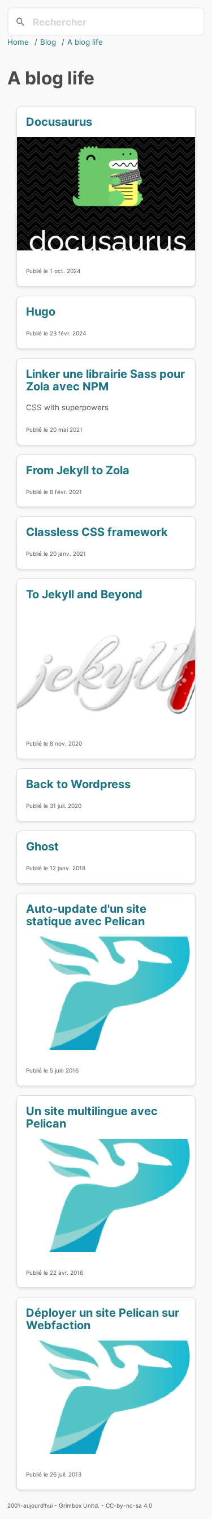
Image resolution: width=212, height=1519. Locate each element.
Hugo (40, 311)
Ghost (42, 846)
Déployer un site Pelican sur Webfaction (102, 1319)
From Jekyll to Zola (77, 470)
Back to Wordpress (78, 784)
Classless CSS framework (97, 532)
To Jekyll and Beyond (84, 594)
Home (18, 41)
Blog (48, 41)
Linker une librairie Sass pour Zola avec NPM (105, 380)
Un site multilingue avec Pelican (92, 1117)
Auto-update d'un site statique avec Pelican (86, 915)
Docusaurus (59, 122)
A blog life (85, 41)
